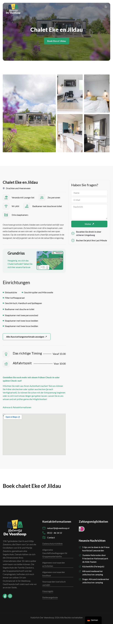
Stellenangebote (50, 597)
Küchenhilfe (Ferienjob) (93, 566)
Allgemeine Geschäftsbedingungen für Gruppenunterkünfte (54, 553)
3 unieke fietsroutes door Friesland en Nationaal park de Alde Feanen (95, 558)
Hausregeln (47, 591)
